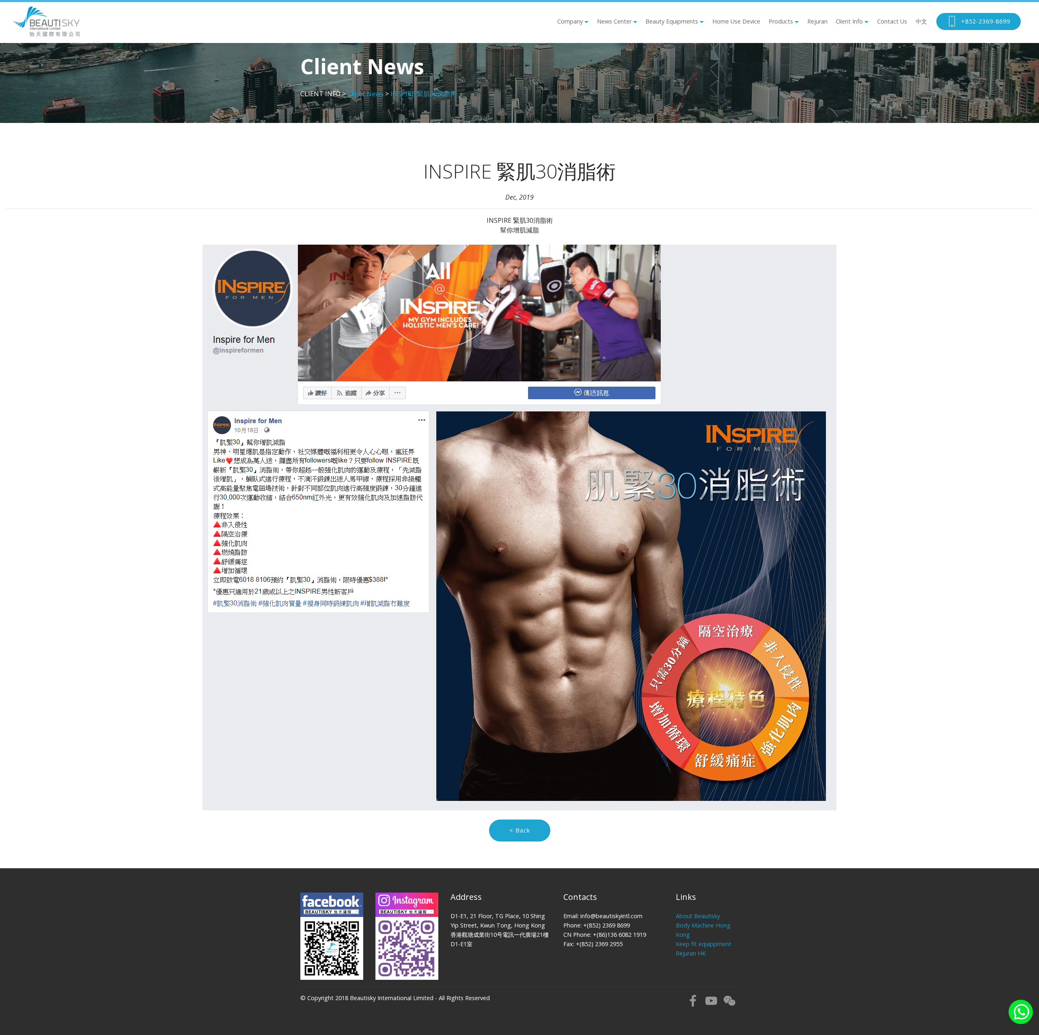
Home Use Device (736, 21)
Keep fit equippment (703, 944)
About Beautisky (698, 916)
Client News (365, 93)
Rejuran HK (691, 953)
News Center (614, 21)
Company (570, 21)
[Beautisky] (46, 21)
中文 (921, 21)
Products (781, 21)
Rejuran (817, 21)
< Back (519, 830)
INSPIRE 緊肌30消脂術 (423, 93)
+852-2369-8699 (985, 21)
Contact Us (892, 21)
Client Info (849, 21)
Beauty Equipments (671, 21)
